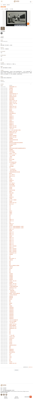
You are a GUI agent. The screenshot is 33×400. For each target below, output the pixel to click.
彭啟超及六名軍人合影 (12, 125)
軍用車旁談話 (11, 111)
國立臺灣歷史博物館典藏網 (17, 1)
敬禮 (10, 261)
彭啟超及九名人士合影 (12, 107)
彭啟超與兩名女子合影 (12, 287)
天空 (10, 167)
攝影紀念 (10, 173)
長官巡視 (10, 268)
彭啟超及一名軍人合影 (12, 95)
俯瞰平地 (10, 191)
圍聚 (10, 347)
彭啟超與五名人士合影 (12, 285)
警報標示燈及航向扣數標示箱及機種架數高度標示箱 (17, 148)
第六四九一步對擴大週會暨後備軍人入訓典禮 (16, 226)
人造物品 (10, 156)
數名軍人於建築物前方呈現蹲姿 (14, 265)
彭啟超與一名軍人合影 (12, 280)
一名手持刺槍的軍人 (12, 169)
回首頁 (1, 5)
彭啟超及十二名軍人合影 (13, 103)
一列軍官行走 (11, 164)
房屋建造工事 (11, 116)
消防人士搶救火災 (12, 174)
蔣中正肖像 (11, 89)
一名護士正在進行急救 (12, 170)
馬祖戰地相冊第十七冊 (12, 86)
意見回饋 (6, 9)
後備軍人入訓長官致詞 (12, 245)
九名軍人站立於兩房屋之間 (13, 319)
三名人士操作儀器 (12, 155)
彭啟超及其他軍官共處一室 (13, 93)
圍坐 (10, 257)
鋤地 (10, 177)
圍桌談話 (10, 109)
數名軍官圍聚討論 (12, 352)
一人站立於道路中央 (12, 163)
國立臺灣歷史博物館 (4, 385)
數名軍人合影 (11, 204)
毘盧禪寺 (10, 212)
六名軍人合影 (11, 128)
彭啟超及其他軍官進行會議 (13, 139)
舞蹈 (10, 304)
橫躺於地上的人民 (12, 176)
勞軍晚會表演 (11, 310)
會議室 (10, 146)
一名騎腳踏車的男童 (12, 292)
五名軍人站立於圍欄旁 (12, 321)
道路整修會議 (11, 349)
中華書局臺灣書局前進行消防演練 (14, 171)
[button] (2, 9)
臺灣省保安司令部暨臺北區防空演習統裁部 (16, 142)
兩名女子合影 (11, 289)
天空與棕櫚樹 (11, 166)
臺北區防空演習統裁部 (12, 144)
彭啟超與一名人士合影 (12, 153)
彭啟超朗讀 (11, 134)
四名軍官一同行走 (12, 336)
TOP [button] (31, 397)
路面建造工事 (11, 197)
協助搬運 (10, 201)
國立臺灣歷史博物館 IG (4, 395)
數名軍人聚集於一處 (12, 258)
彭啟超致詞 (11, 275)
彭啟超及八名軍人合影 (12, 102)
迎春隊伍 (10, 213)
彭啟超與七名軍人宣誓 (12, 137)
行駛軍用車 (11, 259)
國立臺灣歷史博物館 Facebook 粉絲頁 (1, 395)
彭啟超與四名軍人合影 (12, 328)
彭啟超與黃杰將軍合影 (12, 345)
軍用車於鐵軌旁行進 (12, 113)
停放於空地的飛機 (12, 185)
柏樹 (10, 215)
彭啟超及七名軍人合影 (12, 127)
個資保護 (16, 396)
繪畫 (10, 301)
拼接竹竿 (10, 157)
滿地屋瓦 (10, 114)
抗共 (10, 216)
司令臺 (10, 353)
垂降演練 (10, 178)
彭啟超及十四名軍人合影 (13, 131)
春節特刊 (10, 211)
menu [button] (2, 1)
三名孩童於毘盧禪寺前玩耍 (13, 286)
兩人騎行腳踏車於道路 (12, 162)
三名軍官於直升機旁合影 (13, 294)
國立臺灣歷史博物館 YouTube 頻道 (6, 395)
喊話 (10, 300)
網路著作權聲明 (27, 396)
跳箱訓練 (10, 298)
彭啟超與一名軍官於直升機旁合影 (14, 293)
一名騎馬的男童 (11, 290)
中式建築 (10, 195)
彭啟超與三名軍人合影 (12, 326)
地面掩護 (10, 305)
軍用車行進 (11, 104)
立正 (10, 255)
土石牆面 (10, 194)
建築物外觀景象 (11, 97)
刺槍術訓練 (11, 296)
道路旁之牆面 (11, 192)
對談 (10, 222)
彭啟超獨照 (11, 88)
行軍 (10, 205)
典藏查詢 (4, 4)
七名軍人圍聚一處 (12, 322)
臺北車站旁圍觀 (11, 184)
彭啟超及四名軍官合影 (12, 96)
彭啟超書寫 (11, 92)
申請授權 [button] (2, 29)
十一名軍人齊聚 (11, 335)
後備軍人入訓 (11, 219)
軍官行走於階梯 (11, 159)
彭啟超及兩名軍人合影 (12, 132)
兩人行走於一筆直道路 (12, 199)
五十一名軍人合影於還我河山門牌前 (15, 130)
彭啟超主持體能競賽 (12, 325)
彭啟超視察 (11, 254)
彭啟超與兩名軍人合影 (12, 252)
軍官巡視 (10, 339)
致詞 (10, 262)
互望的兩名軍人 (11, 338)
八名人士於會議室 (12, 152)
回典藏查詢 (16, 370)
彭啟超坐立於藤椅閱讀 (12, 135)
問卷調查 (5, 396)
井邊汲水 (10, 120)
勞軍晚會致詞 (11, 307)
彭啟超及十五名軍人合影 (13, 100)
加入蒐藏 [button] (11, 9)
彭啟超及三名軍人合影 (12, 106)
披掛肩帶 (10, 230)
